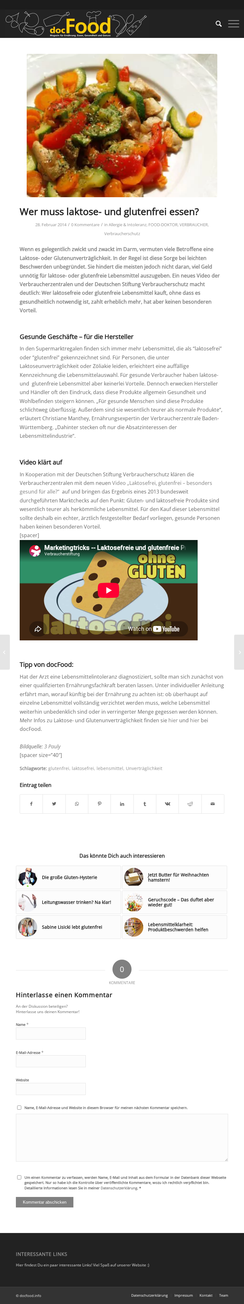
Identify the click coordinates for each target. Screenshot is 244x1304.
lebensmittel (110, 768)
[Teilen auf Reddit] (190, 804)
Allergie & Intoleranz (127, 224)
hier (173, 720)
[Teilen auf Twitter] (54, 804)
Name (22, 1024)
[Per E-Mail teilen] (213, 804)
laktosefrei (83, 768)
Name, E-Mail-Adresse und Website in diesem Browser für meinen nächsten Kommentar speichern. (106, 1107)
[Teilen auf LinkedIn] (122, 804)
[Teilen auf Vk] (167, 804)
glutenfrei (58, 768)
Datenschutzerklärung (119, 1187)
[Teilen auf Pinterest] (99, 804)
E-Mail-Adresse (30, 1052)
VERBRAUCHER (194, 224)
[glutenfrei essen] (122, 125)
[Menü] (230, 23)
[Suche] (215, 23)
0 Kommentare (85, 224)
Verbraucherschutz (122, 233)
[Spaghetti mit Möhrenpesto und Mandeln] (239, 652)
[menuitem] (215, 23)
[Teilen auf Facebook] (31, 804)
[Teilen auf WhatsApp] (77, 804)
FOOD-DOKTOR (163, 224)
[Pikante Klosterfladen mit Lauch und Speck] (5, 652)
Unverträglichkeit (144, 768)
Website (22, 1079)
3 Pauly (52, 746)
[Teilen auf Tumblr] (145, 804)
